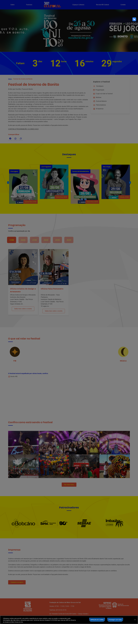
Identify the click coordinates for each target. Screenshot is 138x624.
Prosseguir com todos (115, 619)
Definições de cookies (97, 619)
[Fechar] (135, 620)
